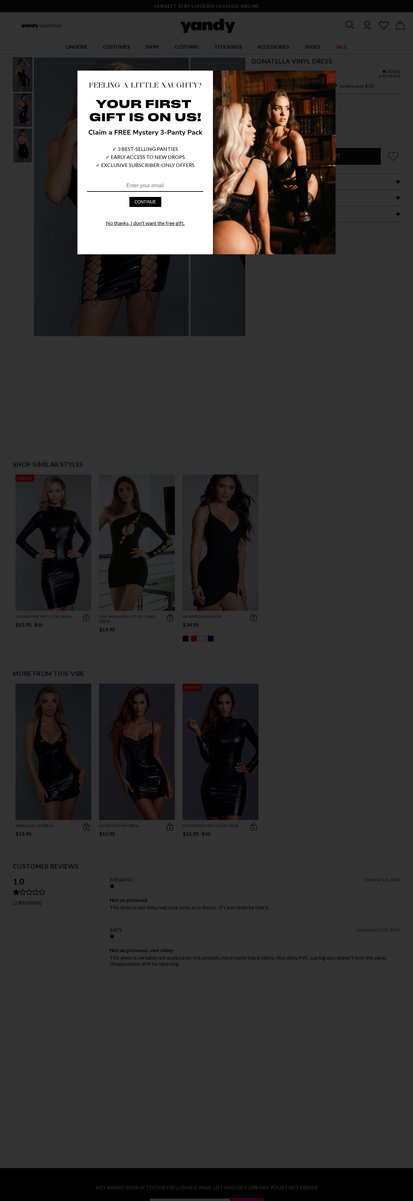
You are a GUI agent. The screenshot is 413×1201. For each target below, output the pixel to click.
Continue (145, 202)
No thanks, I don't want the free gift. (145, 223)
